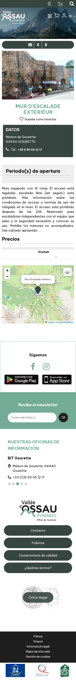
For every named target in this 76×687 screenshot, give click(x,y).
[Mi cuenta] (64, 16)
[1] (9, 483)
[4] (21, 483)
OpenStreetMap (65, 322)
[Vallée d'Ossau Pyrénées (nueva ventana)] (21, 379)
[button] (56, 16)
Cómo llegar (38, 597)
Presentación (30, 45)
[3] (17, 483)
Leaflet (50, 322)
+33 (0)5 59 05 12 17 (29, 477)
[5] (25, 483)
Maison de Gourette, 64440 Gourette (34, 468)
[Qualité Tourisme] (42, 670)
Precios (38, 45)
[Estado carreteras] (61, 4)
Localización (46, 45)
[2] (13, 483)
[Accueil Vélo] (64, 670)
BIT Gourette (19, 458)
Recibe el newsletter (38, 404)
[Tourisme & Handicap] (15, 670)
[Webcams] (50, 4)
